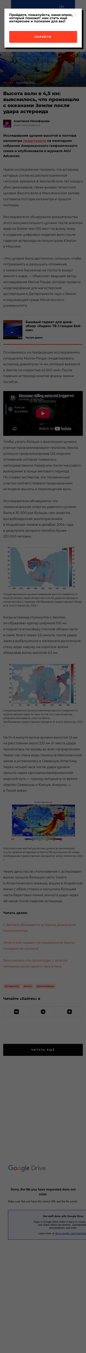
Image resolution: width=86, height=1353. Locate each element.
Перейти (43, 36)
